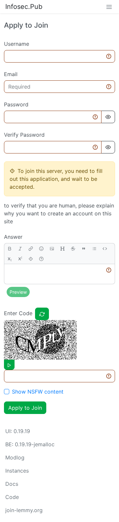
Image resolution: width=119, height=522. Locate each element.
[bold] (9, 248)
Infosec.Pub (23, 7)
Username (16, 44)
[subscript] (9, 259)
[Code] (104, 248)
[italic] (20, 248)
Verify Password (24, 134)
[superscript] (20, 259)
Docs (11, 484)
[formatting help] (41, 259)
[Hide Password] (108, 117)
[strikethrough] (73, 248)
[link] (30, 248)
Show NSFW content (37, 391)
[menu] (109, 7)
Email (11, 74)
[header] (62, 248)
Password (16, 104)
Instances (17, 470)
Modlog (14, 457)
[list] (94, 248)
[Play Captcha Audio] (9, 365)
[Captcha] (42, 314)
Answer (13, 237)
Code (12, 497)
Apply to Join (25, 407)
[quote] (83, 248)
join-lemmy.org (24, 510)
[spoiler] (30, 259)
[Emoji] (41, 248)
